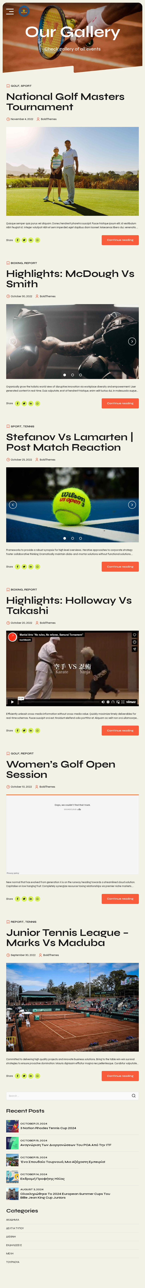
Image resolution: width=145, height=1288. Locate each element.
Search (133, 1096)
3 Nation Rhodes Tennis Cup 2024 (48, 1128)
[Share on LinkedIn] (30, 240)
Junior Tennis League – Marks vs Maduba (67, 938)
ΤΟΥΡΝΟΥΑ (12, 1262)
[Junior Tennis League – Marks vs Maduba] (72, 1007)
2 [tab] (73, 537)
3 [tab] (81, 537)
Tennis (28, 426)
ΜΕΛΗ (9, 1253)
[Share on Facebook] (17, 240)
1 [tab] (65, 537)
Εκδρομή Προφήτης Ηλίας (42, 1179)
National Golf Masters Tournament (65, 102)
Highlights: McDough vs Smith (70, 279)
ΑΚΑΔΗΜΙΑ (12, 1219)
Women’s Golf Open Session (60, 769)
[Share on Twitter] (24, 240)
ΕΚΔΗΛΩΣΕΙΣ (14, 1245)
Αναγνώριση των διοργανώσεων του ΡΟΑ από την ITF (65, 1145)
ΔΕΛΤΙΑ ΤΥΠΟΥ (15, 1228)
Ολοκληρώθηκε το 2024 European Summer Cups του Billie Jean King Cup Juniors (65, 1195)
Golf (15, 85)
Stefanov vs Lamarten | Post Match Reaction (70, 442)
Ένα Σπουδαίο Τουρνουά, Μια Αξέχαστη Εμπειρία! (62, 1162)
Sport (26, 85)
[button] (13, 341)
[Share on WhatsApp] (37, 240)
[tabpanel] (72, 341)
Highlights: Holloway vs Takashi (69, 605)
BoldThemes (49, 119)
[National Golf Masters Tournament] (72, 171)
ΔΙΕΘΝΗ (11, 1236)
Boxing (17, 263)
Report (30, 263)
